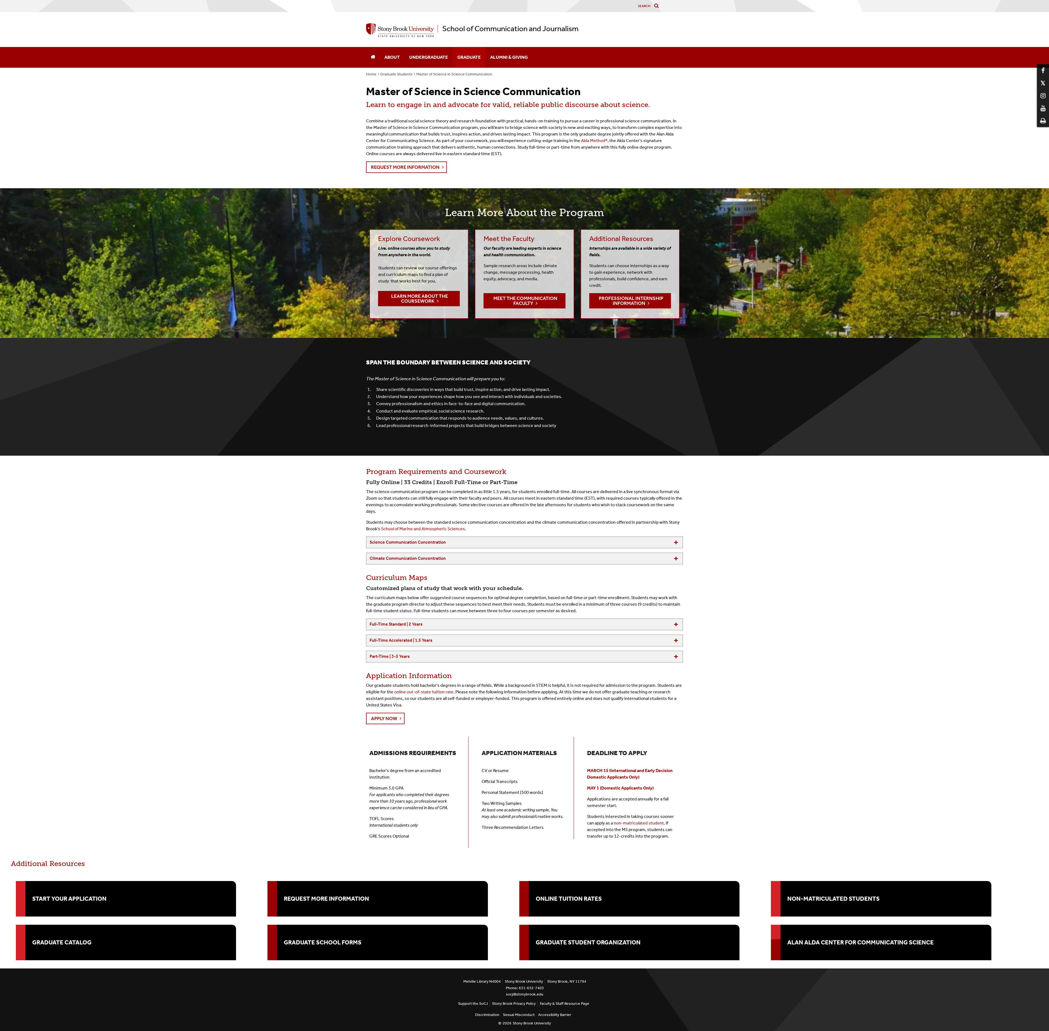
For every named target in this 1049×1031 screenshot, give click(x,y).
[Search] (657, 6)
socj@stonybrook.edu (524, 994)
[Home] (373, 57)
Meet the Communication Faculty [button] (525, 300)
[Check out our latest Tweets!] (1043, 83)
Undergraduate (428, 57)
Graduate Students (396, 74)
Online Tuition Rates (569, 898)
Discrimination (487, 1014)
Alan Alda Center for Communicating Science (860, 942)
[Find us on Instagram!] (1043, 95)
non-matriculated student (639, 823)
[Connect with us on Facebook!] (1043, 70)
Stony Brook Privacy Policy (514, 1003)
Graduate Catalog (62, 942)
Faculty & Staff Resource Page (564, 1003)
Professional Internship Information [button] (631, 300)
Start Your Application (69, 898)
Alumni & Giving (509, 57)
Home (371, 74)
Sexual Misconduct (519, 1014)
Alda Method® (594, 140)
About (392, 57)
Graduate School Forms (322, 942)
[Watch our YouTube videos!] (1043, 108)
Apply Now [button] (384, 718)
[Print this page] (1043, 120)
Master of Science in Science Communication (454, 74)
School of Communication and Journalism (510, 29)
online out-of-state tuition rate (423, 691)
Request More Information (326, 898)
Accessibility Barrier (554, 1014)
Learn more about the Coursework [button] (419, 298)
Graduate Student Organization (588, 942)
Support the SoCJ (473, 1003)
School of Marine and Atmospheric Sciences (423, 528)
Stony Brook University (532, 1023)
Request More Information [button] (405, 167)
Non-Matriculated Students (833, 898)
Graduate (469, 57)
